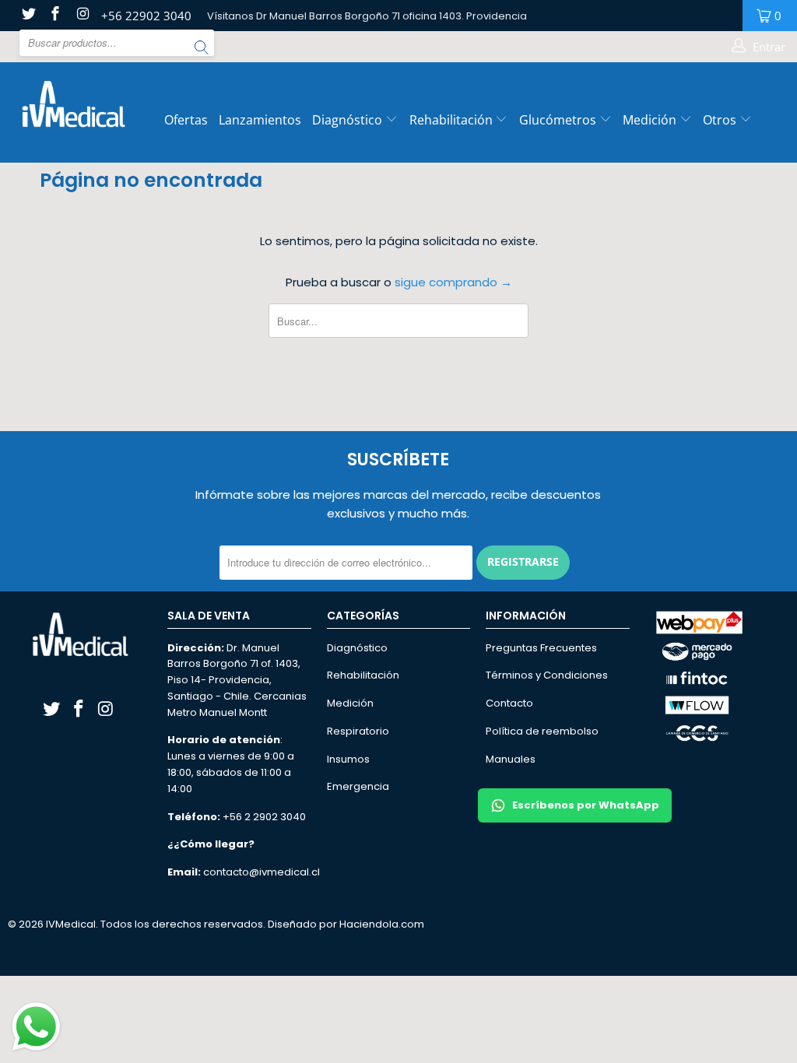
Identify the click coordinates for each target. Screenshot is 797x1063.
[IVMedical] (72, 103)
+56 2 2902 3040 (264, 816)
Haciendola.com (381, 924)
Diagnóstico (347, 119)
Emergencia (358, 786)
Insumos (348, 759)
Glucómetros (559, 119)
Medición (651, 119)
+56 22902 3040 (146, 15)
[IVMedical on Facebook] (55, 15)
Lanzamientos (260, 119)
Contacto (509, 703)
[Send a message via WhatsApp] (36, 1026)
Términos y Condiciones (547, 675)
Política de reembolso (542, 731)
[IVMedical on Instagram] (81, 15)
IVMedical (71, 924)
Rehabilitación (452, 119)
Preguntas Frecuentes (541, 647)
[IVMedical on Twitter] (27, 15)
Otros (721, 119)
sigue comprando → (453, 282)
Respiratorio (358, 731)
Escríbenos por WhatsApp (585, 805)
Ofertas (186, 119)
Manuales (510, 759)
